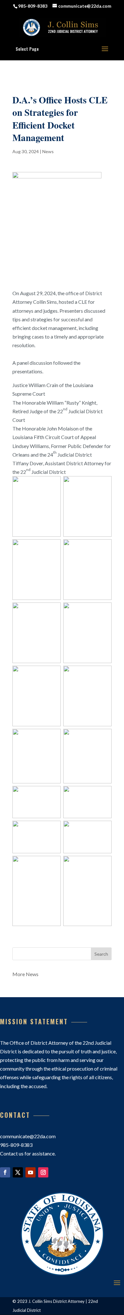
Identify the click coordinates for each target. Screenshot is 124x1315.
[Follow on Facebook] (5, 1172)
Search (101, 954)
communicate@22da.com (28, 1136)
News (48, 151)
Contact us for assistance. (28, 1153)
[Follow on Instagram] (43, 1172)
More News (25, 974)
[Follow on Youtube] (30, 1172)
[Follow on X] (18, 1172)
